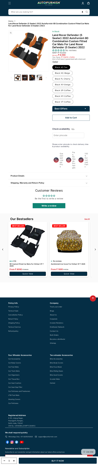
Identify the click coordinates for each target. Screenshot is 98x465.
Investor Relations (56, 323)
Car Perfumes (13, 403)
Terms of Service (14, 327)
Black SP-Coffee (63, 90)
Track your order (56, 307)
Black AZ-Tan (61, 67)
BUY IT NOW (58, 460)
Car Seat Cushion (14, 383)
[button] (9, 3)
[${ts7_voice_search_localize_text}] (82, 12)
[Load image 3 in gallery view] (32, 78)
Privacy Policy (13, 307)
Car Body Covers (14, 363)
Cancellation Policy (15, 315)
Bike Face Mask (56, 367)
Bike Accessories (56, 359)
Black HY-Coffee (63, 96)
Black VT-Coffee (63, 102)
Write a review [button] (49, 205)
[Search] (87, 12)
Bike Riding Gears (56, 371)
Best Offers (61, 108)
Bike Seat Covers (56, 375)
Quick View (27, 274)
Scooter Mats (55, 379)
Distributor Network (57, 327)
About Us (53, 315)
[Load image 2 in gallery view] (25, 78)
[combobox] (49, 12)
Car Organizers (13, 375)
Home (10, 21)
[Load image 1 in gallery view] (18, 78)
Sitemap (53, 343)
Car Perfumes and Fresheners (19, 391)
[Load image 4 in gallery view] (39, 78)
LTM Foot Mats (13, 395)
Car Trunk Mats (14, 371)
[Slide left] (11, 78)
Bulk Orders (54, 335)
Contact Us (54, 331)
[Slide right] (46, 78)
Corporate (53, 319)
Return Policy (13, 319)
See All (87, 219)
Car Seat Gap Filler (15, 387)
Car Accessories (14, 359)
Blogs (52, 311)
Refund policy (13, 331)
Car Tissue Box (13, 379)
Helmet (52, 383)
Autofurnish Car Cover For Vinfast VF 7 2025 (68, 264)
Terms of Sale (13, 311)
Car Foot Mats (13, 367)
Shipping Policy (14, 323)
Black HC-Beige (62, 73)
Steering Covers (14, 399)
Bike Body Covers (56, 363)
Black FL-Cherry (62, 79)
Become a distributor (57, 339)
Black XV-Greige (62, 84)
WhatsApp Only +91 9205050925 (20, 437)
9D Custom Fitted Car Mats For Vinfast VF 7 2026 (27, 265)
